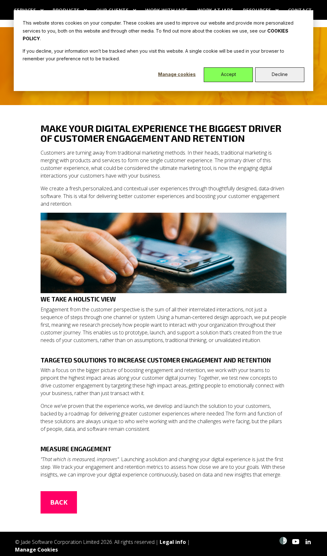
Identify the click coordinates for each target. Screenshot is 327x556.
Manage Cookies (36, 549)
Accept (228, 74)
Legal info (173, 541)
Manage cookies (177, 74)
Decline (280, 74)
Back (58, 502)
